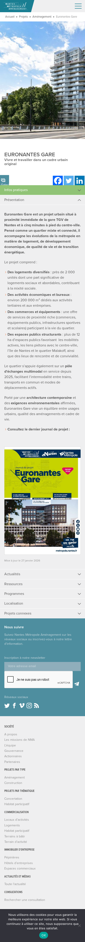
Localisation (13, 603)
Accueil (10, 17)
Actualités (12, 574)
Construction (13, 783)
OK (43, 935)
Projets (23, 17)
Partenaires (12, 762)
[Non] (79, 925)
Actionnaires (13, 756)
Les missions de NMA (19, 740)
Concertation (13, 799)
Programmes (14, 593)
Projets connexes (17, 613)
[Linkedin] (80, 181)
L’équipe (10, 745)
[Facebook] (58, 181)
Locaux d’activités (16, 820)
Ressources (13, 584)
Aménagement (41, 17)
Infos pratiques (16, 190)
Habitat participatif (16, 804)
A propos (10, 734)
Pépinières (11, 857)
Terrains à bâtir (14, 836)
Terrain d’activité (15, 842)
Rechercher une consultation (24, 900)
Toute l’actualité (15, 884)
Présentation (14, 200)
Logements (12, 825)
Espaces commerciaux (20, 868)
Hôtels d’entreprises (18, 863)
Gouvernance (13, 751)
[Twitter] (69, 181)
